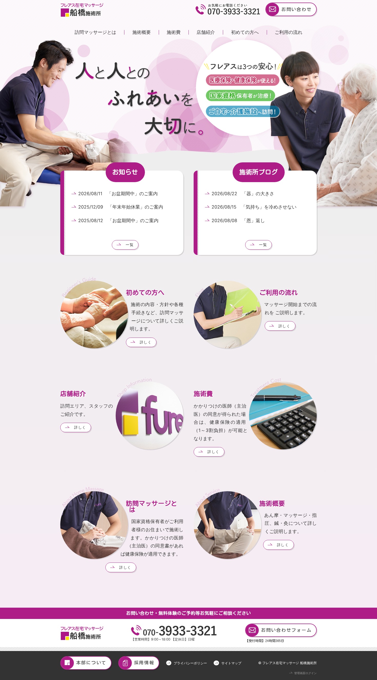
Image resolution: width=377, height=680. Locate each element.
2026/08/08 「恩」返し (238, 220)
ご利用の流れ (288, 32)
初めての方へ (245, 32)
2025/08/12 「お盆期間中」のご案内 (118, 220)
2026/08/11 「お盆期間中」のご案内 (118, 193)
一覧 (130, 244)
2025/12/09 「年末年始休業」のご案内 (120, 207)
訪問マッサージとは (95, 32)
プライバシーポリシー (190, 663)
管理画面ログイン (305, 673)
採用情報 (144, 663)
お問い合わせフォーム (286, 630)
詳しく (146, 342)
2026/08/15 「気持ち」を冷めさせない (254, 207)
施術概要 (141, 32)
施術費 (174, 32)
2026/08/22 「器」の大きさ (243, 193)
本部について (91, 663)
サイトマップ (231, 663)
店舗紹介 (205, 32)
